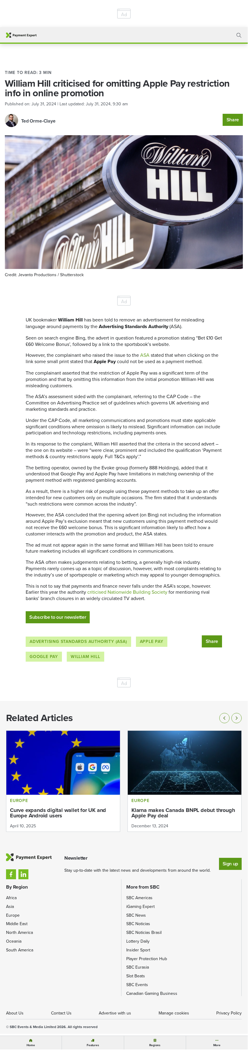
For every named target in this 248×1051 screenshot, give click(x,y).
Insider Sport (138, 950)
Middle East (16, 924)
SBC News (136, 915)
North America (19, 932)
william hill (85, 656)
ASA (145, 355)
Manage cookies (174, 1013)
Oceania (13, 941)
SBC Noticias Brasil (144, 932)
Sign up (230, 863)
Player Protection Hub (146, 959)
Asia (10, 906)
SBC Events (137, 985)
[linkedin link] (23, 874)
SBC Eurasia (137, 967)
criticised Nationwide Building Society (127, 592)
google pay (44, 656)
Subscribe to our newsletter (57, 617)
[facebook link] (11, 874)
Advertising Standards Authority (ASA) (78, 641)
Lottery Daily (138, 941)
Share (233, 119)
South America (19, 950)
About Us (15, 1013)
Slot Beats (135, 976)
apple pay (151, 641)
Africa (11, 898)
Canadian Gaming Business (151, 993)
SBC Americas (139, 898)
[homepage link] (21, 35)
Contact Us (61, 1013)
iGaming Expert (140, 906)
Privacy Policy (229, 1013)
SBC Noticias (138, 924)
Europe (13, 915)
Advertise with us (115, 1013)
